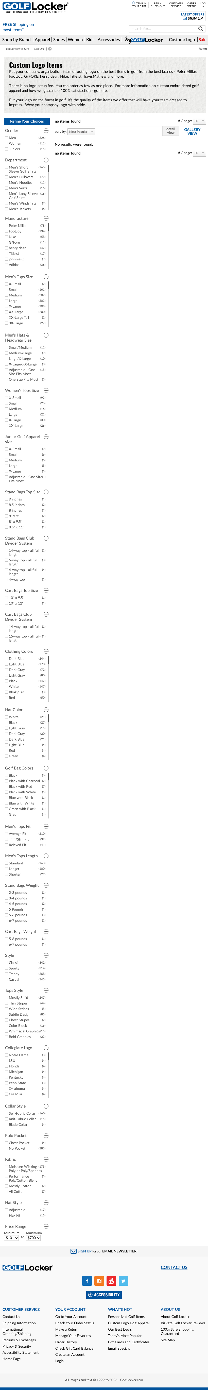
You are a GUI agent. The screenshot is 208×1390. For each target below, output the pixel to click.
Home (203, 48)
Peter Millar (186, 72)
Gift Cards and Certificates (128, 1342)
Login (59, 1361)
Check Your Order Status (74, 1323)
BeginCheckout (158, 5)
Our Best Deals (120, 1329)
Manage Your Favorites (73, 1336)
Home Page (12, 1359)
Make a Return (66, 1329)
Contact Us (11, 1317)
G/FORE (31, 76)
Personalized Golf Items (126, 1317)
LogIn (202, 5)
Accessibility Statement (21, 1352)
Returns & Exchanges (19, 1340)
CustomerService (176, 5)
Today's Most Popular (125, 1336)
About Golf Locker (175, 1317)
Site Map (168, 1340)
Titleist (75, 76)
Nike (64, 76)
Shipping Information (19, 1323)
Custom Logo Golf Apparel (128, 1323)
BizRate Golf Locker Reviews (183, 1323)
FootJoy (15, 76)
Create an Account (69, 1354)
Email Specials (119, 1348)
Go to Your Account (70, 1317)
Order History (66, 1342)
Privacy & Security (17, 1346)
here (103, 91)
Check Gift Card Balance (74, 1348)
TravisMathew (95, 76)
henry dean (49, 76)
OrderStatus (191, 5)
